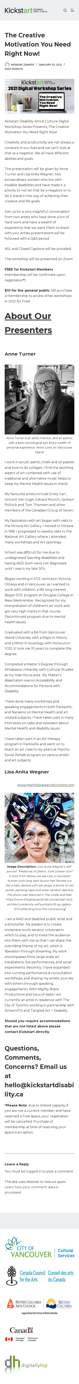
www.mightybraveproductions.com (45, 785)
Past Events (14, 68)
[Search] (65, 10)
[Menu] (72, 10)
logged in (34, 1171)
